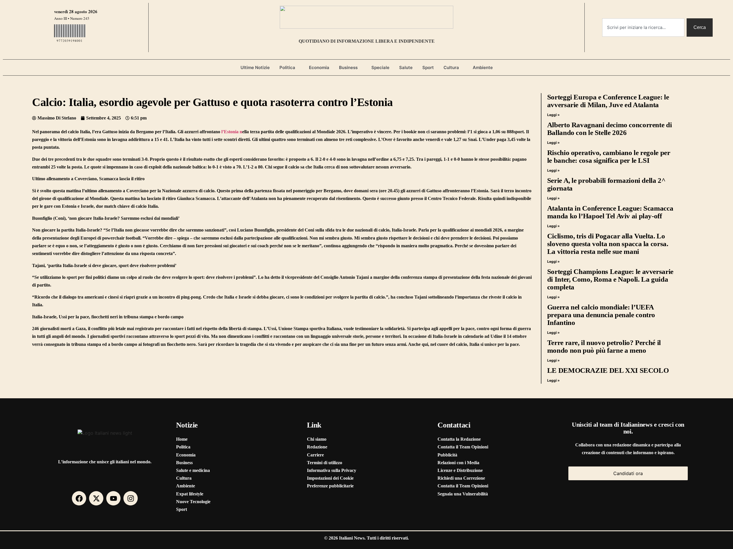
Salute (406, 67)
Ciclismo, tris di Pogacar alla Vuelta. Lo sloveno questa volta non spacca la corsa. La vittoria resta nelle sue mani (607, 243)
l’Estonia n (231, 131)
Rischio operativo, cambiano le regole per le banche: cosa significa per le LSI (608, 156)
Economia (319, 67)
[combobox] (643, 27)
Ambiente (483, 67)
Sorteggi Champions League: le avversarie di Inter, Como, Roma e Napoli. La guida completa (610, 279)
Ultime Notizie (255, 67)
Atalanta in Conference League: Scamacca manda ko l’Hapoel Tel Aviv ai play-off (610, 212)
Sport (428, 67)
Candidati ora (628, 473)
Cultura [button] (451, 67)
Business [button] (348, 67)
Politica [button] (287, 67)
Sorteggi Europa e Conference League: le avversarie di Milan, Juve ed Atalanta (608, 101)
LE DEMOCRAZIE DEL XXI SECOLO (608, 370)
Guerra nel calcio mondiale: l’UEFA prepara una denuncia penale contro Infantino (601, 314)
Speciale (380, 67)
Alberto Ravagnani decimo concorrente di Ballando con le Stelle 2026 (609, 128)
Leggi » (553, 115)
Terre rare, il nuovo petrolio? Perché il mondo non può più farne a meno (604, 346)
